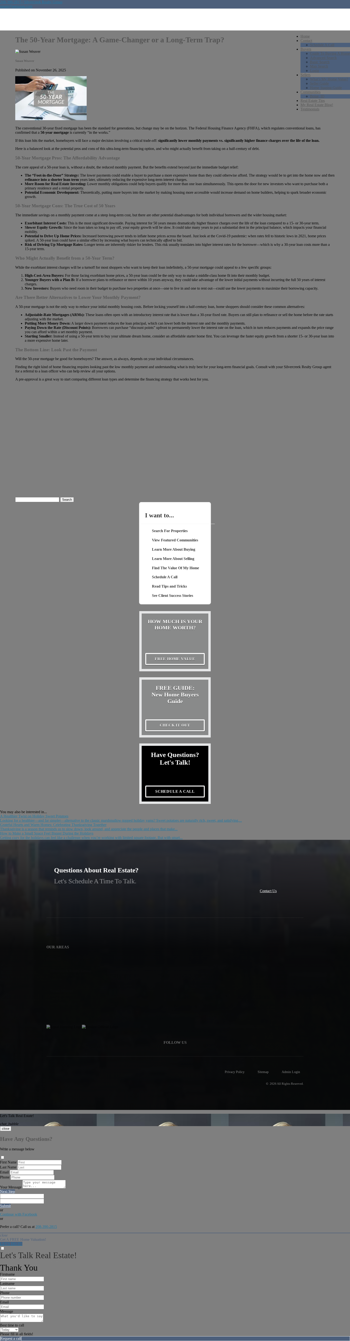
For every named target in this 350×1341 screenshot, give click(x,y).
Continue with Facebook (18, 1214)
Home (305, 36)
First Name (8, 1162)
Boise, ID (317, 96)
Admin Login (291, 1072)
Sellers (305, 75)
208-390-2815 (46, 1227)
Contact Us (268, 891)
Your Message (10, 1187)
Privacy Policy (235, 1072)
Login (314, 71)
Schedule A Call (322, 45)
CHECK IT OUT (175, 725)
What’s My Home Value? (329, 79)
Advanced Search (323, 58)
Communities (310, 92)
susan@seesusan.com (16, 6)
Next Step (7, 1191)
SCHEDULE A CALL (175, 791)
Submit (5, 1206)
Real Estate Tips (312, 101)
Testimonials (309, 109)
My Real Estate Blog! (316, 105)
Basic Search (320, 62)
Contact (306, 41)
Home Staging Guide (326, 88)
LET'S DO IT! (11, 1244)
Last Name (8, 1167)
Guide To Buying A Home (330, 53)
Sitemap (263, 1072)
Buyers (305, 49)
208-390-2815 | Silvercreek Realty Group (31, 2)
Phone (5, 1177)
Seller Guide (319, 83)
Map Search (319, 66)
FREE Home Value (175, 659)
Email (4, 1172)
